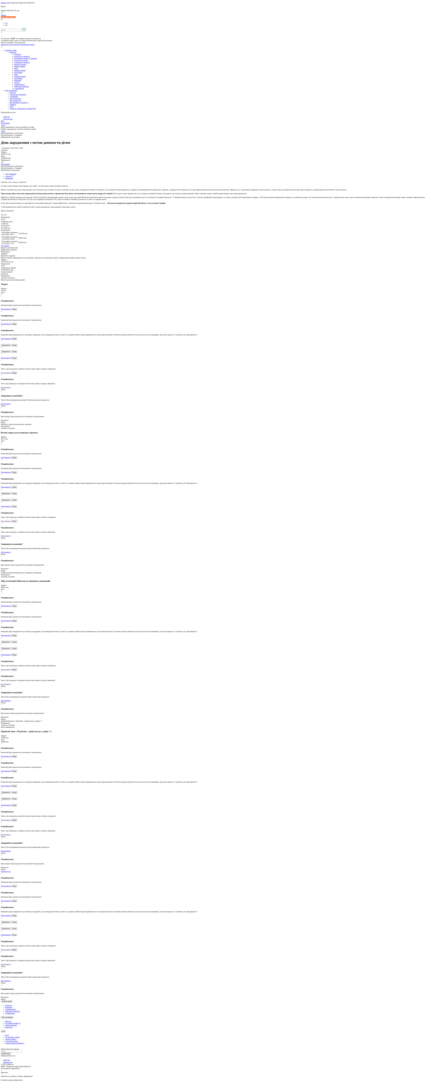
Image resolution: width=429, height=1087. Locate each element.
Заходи (17, 82)
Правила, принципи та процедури (23, 109)
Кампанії (17, 80)
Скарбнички (19, 88)
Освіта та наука (20, 64)
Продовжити (6, 309)
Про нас (13, 92)
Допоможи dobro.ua (8, 17)
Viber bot (6, 117)
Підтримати (5, 123)
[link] (214, 133)
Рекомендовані (20, 70)
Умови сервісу (10, 1039)
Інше (3, 1031)
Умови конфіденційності (14, 1043)
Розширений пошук (27, 45)
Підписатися (6, 1053)
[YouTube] (1, 1058)
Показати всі (6, 871)
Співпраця (14, 96)
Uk (6, 23)
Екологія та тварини (22, 56)
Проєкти (13, 52)
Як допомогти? (15, 100)
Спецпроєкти (19, 84)
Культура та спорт (21, 60)
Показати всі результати (10, 45)
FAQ (11, 107)
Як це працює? (15, 98)
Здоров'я (17, 54)
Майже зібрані (19, 66)
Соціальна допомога (22, 62)
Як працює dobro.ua (12, 1023)
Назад (14, 309)
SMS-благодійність (21, 86)
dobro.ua (4, 3)
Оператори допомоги (18, 94)
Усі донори (5, 246)
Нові (16, 68)
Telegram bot (7, 119)
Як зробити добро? (12, 1037)
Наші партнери (11, 1025)
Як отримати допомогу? (19, 102)
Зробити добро (11, 50)
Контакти (9, 1027)
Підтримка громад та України (25, 58)
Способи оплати (11, 1041)
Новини (13, 104)
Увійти (3, 15)
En (6, 25)
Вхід (2, 121)
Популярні (18, 72)
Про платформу (11, 90)
